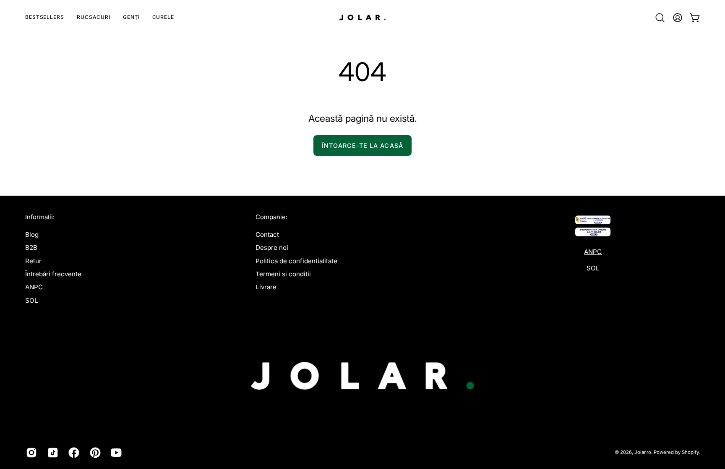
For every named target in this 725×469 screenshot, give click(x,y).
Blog (32, 234)
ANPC (34, 287)
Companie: (271, 217)
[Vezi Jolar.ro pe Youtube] (115, 452)
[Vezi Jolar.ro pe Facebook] (73, 452)
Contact (267, 234)
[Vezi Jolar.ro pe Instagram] (30, 452)
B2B (31, 248)
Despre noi (272, 248)
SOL (31, 300)
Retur (33, 261)
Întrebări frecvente (53, 274)
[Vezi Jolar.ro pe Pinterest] (94, 452)
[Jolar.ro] (362, 17)
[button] (93, 17)
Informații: (40, 217)
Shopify (690, 452)
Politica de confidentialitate (296, 261)
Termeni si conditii (283, 274)
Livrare (266, 287)
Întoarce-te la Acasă (362, 145)
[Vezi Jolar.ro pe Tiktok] (52, 452)
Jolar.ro (642, 452)
